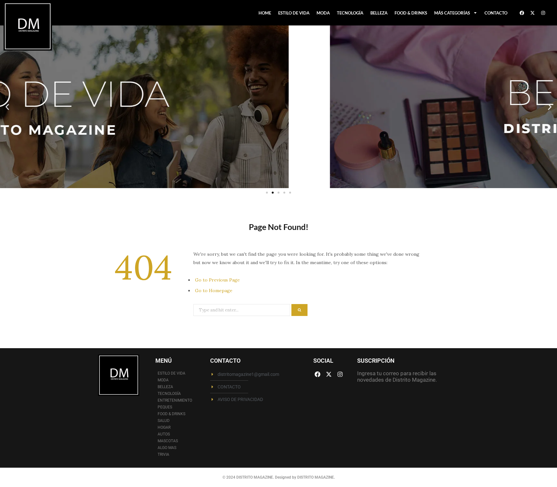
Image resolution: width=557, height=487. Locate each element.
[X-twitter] (532, 12)
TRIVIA (163, 454)
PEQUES (165, 407)
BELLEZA (378, 12)
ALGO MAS (167, 447)
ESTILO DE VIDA (293, 12)
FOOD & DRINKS (411, 12)
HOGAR (164, 427)
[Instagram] (543, 12)
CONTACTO (495, 12)
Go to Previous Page (217, 280)
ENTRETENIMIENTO (175, 400)
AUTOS (164, 434)
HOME (265, 12)
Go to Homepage (213, 290)
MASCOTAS (168, 441)
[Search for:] (242, 309)
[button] (7, 107)
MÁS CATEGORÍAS (452, 12)
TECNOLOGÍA (350, 12)
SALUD (164, 420)
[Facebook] (521, 12)
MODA (323, 12)
